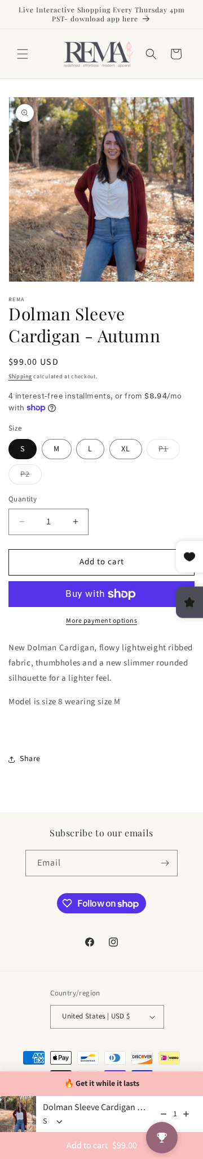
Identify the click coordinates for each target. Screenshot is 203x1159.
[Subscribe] (164, 863)
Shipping (20, 377)
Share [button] (30, 758)
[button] (22, 54)
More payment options (101, 621)
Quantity (22, 499)
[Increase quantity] (186, 1114)
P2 (31, 476)
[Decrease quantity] (163, 1114)
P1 (169, 451)
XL (125, 449)
